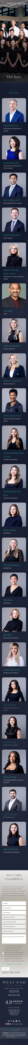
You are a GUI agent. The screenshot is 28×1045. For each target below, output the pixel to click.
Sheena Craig (13, 779)
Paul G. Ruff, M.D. (12, 128)
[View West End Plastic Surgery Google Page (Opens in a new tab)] (19, 1021)
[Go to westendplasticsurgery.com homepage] (8, 3)
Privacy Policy (10, 964)
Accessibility (16, 1029)
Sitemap (4, 1029)
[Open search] (15, 3)
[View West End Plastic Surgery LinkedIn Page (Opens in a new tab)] (16, 1021)
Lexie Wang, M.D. (12, 165)
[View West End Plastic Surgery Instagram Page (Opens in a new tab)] (8, 1021)
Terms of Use (18, 964)
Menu (23, 3)
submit (6, 968)
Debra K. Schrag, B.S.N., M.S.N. (14, 274)
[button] (19, 3)
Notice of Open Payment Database (18, 1029)
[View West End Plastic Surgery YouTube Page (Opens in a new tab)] (13, 1021)
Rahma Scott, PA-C (12, 418)
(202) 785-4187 (11, 972)
